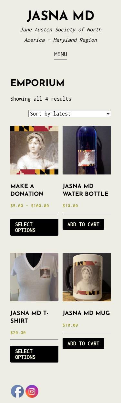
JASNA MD (61, 16)
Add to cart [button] (83, 224)
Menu (60, 53)
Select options (25, 227)
